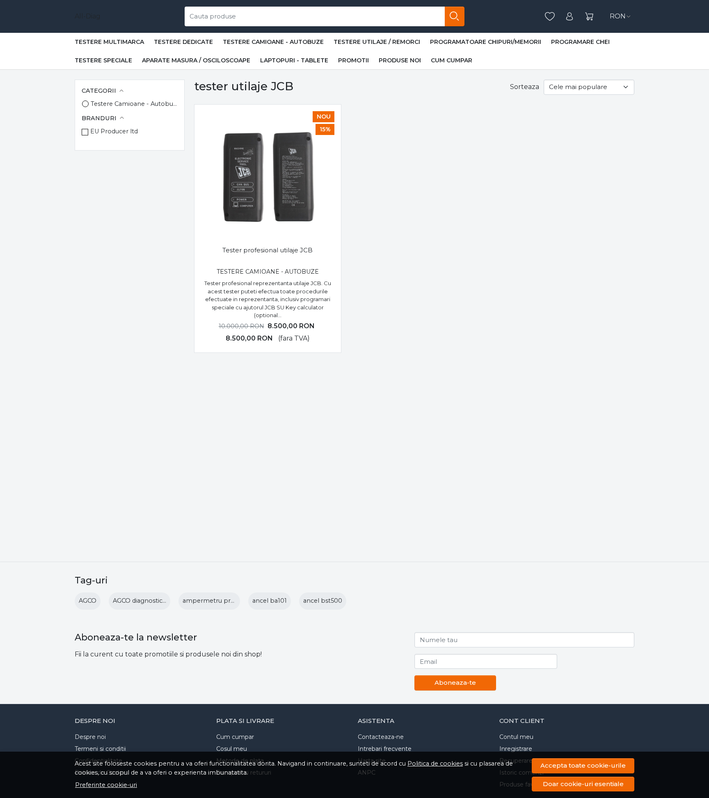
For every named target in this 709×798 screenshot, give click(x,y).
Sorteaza (524, 87)
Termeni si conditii (100, 748)
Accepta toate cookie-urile (583, 765)
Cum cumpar (451, 60)
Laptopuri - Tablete (294, 60)
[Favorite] (550, 16)
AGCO (87, 600)
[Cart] (589, 16)
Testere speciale (103, 60)
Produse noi (400, 60)
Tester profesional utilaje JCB (267, 250)
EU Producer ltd (114, 131)
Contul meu (516, 737)
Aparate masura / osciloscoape (196, 60)
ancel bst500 (322, 600)
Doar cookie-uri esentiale (583, 784)
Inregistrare (515, 748)
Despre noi (90, 737)
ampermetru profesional (220, 600)
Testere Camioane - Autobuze (273, 42)
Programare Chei (580, 42)
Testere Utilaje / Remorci (377, 42)
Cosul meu (231, 748)
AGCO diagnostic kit (142, 600)
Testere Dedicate (183, 42)
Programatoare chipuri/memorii (485, 42)
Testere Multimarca (109, 42)
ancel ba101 (269, 600)
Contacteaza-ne (381, 737)
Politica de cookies (435, 763)
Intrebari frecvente (385, 748)
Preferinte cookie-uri (106, 785)
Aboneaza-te (455, 682)
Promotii (353, 60)
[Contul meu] (569, 16)
